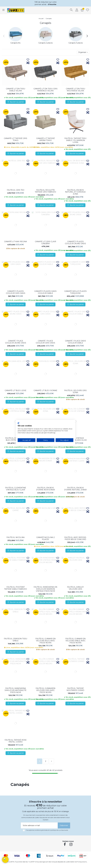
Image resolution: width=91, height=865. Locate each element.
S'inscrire (52, 4)
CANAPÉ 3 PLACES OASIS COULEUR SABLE (45, 292)
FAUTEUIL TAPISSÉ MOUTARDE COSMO (75, 689)
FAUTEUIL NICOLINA (16, 537)
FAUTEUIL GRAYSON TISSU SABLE (15, 640)
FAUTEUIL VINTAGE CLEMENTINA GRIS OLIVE (75, 439)
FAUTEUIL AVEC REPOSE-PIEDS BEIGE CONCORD (75, 538)
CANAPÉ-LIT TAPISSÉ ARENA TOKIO (45, 139)
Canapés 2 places (45, 43)
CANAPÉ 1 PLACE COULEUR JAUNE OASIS (15, 342)
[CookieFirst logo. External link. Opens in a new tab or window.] (18, 423)
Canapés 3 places (75, 43)
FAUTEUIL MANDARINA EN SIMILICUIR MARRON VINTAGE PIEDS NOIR (45, 589)
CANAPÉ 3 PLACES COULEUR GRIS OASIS (15, 292)
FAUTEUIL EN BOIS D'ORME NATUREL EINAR (75, 489)
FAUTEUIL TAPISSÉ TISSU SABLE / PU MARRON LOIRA (75, 140)
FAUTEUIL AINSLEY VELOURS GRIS (75, 588)
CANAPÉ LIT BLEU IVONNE (45, 390)
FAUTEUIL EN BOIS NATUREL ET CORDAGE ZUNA (75, 192)
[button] (5, 859)
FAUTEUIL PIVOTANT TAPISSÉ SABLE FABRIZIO (15, 588)
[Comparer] (27, 63)
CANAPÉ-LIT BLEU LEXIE (15, 390)
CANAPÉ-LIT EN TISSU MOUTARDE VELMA (75, 90)
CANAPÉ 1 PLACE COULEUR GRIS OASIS (45, 342)
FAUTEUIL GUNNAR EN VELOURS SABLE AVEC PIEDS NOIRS (75, 641)
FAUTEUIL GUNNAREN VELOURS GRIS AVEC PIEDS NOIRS (45, 690)
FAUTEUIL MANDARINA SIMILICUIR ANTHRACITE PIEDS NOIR (15, 690)
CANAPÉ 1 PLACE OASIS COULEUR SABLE (75, 342)
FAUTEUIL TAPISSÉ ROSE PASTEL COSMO (16, 741)
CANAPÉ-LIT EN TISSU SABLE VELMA (15, 90)
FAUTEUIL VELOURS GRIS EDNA (75, 391)
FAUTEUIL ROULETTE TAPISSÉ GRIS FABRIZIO (45, 191)
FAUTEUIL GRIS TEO (15, 190)
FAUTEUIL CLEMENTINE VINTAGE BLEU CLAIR (15, 489)
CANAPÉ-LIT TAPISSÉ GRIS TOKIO (15, 139)
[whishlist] (87, 10)
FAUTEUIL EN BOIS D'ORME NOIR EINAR (45, 489)
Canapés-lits (15, 43)
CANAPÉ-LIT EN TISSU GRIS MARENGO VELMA (45, 90)
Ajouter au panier (17, 102)
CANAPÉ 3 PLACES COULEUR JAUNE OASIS (75, 242)
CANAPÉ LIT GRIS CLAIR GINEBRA (45, 242)
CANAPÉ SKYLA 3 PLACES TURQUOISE (75, 292)
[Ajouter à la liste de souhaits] (27, 60)
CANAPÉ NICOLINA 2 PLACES (45, 538)
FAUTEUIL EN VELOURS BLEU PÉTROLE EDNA (15, 439)
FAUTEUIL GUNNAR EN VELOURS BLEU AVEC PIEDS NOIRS (45, 641)
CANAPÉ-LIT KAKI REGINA (15, 241)
